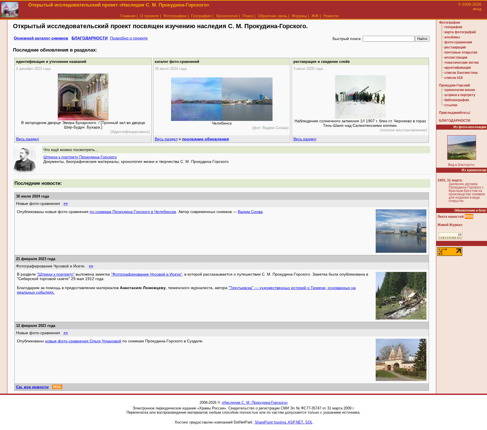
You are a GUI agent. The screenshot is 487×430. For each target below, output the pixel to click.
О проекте (149, 16)
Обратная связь (272, 16)
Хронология (227, 16)
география (453, 27)
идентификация (457, 67)
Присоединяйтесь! (454, 112)
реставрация (455, 47)
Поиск (247, 16)
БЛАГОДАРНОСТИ (90, 38)
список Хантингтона (461, 72)
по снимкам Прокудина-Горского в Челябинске (133, 211)
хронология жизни (459, 90)
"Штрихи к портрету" (55, 274)
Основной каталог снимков (41, 38)
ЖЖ (315, 16)
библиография (456, 100)
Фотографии (175, 16)
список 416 (453, 77)
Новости (330, 16)
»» (65, 203)
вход (477, 8)
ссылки (450, 105)
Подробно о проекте (129, 38)
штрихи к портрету (459, 95)
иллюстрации (455, 57)
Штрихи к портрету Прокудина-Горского (80, 157)
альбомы (452, 37)
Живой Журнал (449, 225)
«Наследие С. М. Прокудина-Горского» (255, 402)
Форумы (299, 16)
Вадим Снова (250, 211)
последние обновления (205, 139)
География (201, 16)
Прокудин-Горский (454, 85)
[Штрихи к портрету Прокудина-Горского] (24, 172)
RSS (57, 387)
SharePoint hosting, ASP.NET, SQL (284, 422)
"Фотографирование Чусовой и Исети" (146, 274)
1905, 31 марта (449, 180)
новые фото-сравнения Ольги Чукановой (83, 341)
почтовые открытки (460, 52)
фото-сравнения (458, 42)
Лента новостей (450, 216)
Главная (128, 16)
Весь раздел (27, 139)
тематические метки (461, 62)
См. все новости (32, 387)
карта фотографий (460, 32)
